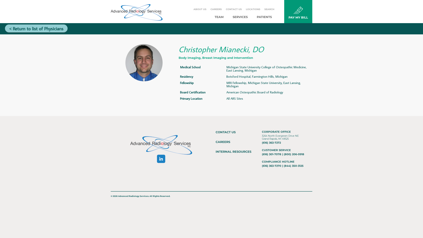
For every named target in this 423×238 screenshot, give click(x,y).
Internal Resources (233, 152)
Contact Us (234, 9)
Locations (253, 9)
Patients (264, 17)
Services (240, 17)
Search (269, 9)
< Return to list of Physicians (36, 28)
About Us (199, 9)
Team (219, 17)
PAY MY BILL (298, 17)
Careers (216, 9)
